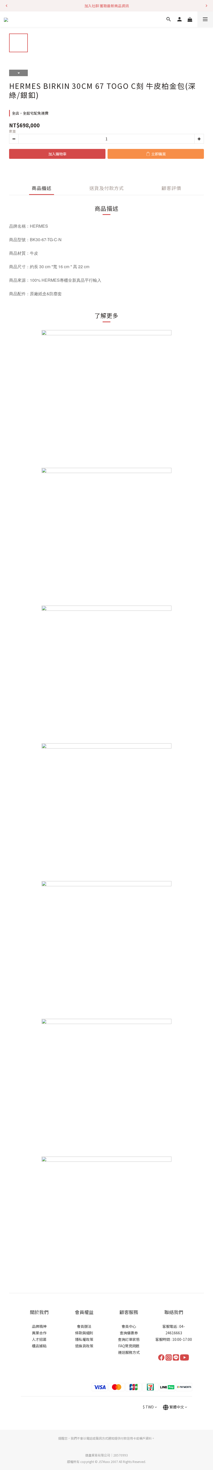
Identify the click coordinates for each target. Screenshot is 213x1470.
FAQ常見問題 (128, 1345)
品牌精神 (39, 1326)
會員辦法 (84, 1326)
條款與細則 (84, 1332)
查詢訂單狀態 (129, 1339)
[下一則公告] (206, 5)
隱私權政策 (84, 1339)
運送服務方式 (129, 1352)
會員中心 (129, 1326)
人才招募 (39, 1339)
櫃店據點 (39, 1345)
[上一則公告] (6, 5)
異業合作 (39, 1332)
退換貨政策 (84, 1345)
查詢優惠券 (129, 1332)
